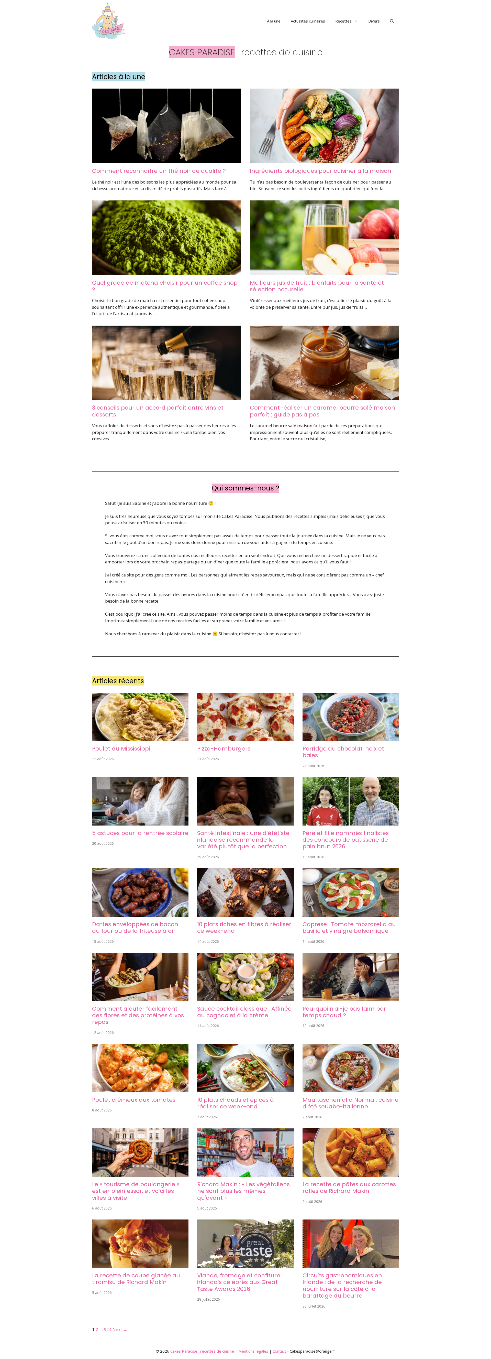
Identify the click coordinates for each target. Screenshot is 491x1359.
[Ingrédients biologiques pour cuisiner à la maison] (324, 160)
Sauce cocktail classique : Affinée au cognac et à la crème (244, 1012)
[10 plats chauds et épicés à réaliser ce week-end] (245, 1089)
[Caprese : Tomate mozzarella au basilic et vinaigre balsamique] (351, 913)
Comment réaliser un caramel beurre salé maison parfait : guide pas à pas (322, 411)
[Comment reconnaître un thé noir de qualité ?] (166, 160)
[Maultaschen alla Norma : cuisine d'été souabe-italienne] (351, 1089)
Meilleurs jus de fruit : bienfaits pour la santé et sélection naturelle (317, 286)
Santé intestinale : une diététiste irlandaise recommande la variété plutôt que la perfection (243, 840)
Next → (120, 1329)
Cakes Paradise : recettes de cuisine (202, 1351)
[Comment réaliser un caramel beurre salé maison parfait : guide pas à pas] (324, 397)
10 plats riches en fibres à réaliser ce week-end (244, 927)
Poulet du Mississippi (121, 749)
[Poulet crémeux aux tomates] (140, 1089)
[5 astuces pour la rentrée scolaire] (140, 822)
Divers (374, 21)
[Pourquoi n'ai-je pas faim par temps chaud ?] (351, 998)
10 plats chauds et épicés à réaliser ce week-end (235, 1103)
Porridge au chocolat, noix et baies (343, 752)
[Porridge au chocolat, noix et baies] (351, 738)
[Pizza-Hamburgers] (245, 738)
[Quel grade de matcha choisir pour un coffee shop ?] (166, 272)
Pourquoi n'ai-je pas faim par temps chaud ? (344, 1012)
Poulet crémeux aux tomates (133, 1100)
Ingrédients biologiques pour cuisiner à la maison (320, 171)
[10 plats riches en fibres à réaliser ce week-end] (245, 913)
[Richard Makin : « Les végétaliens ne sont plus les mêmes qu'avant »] (245, 1173)
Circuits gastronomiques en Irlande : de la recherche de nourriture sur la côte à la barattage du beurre (342, 1285)
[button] (392, 21)
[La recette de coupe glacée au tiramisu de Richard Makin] (140, 1265)
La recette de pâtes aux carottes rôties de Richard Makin (349, 1187)
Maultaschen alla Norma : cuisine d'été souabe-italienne (350, 1103)
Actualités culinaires (308, 21)
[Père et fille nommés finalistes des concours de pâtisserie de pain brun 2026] (351, 822)
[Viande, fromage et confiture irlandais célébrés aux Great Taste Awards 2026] (245, 1265)
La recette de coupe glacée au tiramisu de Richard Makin (136, 1278)
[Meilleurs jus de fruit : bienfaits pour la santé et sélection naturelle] (324, 272)
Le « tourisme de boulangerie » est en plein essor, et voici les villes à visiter (135, 1191)
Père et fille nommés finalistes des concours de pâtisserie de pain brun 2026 (346, 840)
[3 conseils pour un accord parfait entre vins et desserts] (166, 397)
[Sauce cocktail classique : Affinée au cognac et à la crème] (245, 998)
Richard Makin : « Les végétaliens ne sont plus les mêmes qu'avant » (243, 1191)
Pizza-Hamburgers (223, 749)
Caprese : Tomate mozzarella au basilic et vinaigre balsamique (349, 927)
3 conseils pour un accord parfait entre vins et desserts (158, 411)
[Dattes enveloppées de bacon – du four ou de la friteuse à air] (140, 913)
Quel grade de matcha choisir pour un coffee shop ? (165, 286)
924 (107, 1329)
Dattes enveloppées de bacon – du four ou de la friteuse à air (138, 927)
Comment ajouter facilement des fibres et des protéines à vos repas (138, 1015)
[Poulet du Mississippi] (140, 738)
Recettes (343, 21)
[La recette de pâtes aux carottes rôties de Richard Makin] (351, 1173)
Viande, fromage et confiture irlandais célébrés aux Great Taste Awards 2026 (238, 1282)
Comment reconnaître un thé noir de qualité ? (159, 171)
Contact (279, 1351)
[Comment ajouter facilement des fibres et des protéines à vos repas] (140, 998)
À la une (274, 21)
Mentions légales (253, 1351)
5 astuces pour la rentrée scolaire (140, 833)
